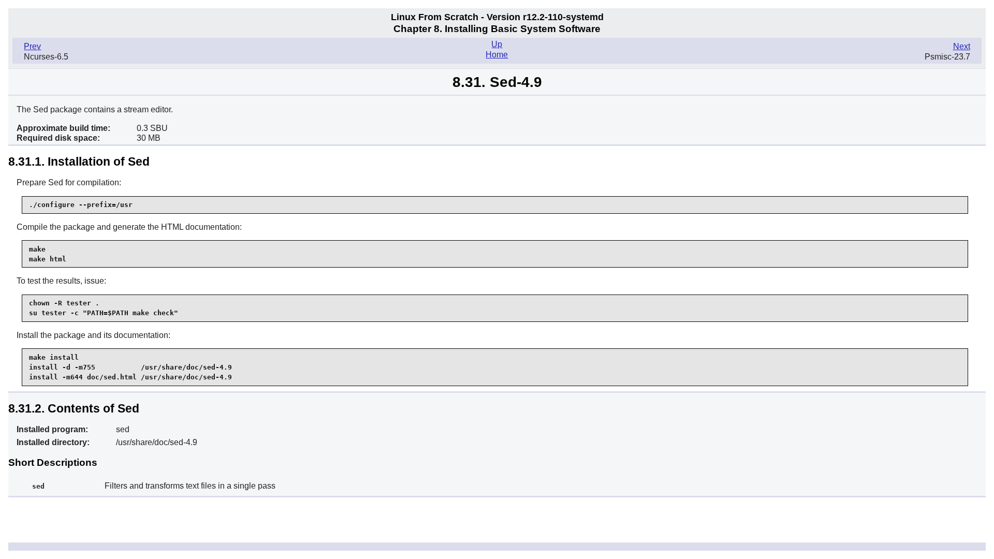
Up (496, 44)
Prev (32, 46)
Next (961, 46)
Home (497, 54)
